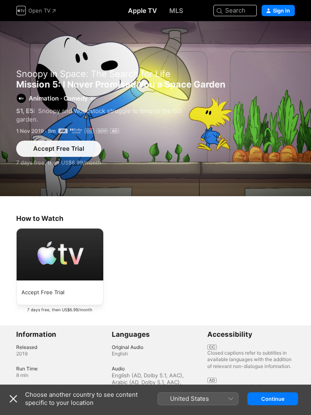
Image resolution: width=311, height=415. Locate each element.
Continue (273, 399)
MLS (176, 10)
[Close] (13, 398)
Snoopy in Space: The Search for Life (93, 73)
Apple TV (142, 10)
